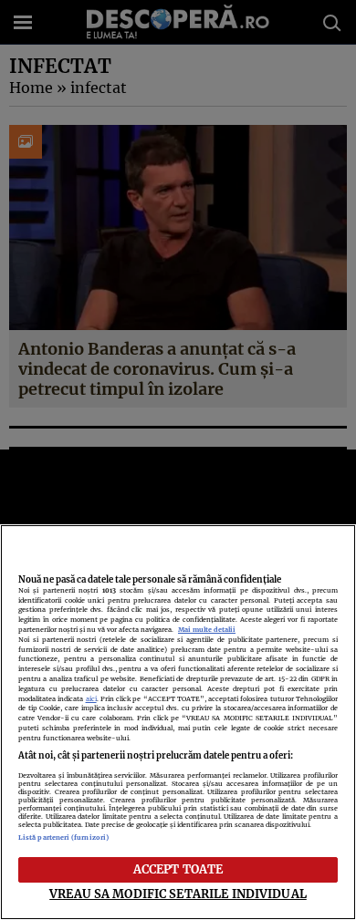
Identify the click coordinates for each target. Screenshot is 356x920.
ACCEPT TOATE (178, 869)
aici (91, 699)
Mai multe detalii (207, 629)
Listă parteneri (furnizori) (63, 837)
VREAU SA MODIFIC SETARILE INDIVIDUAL (178, 893)
